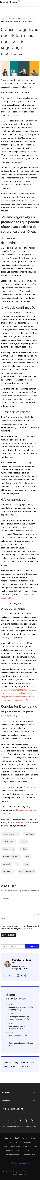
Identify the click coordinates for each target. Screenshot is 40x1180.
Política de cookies (30, 1146)
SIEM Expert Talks (17, 822)
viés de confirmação (26, 871)
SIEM (27, 856)
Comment (5, 898)
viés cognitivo (8, 871)
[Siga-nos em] (14, 1120)
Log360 (24, 841)
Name (3, 918)
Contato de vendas (12, 1154)
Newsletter (29, 1150)
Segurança (13, 1142)
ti (17, 864)
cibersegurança (8, 841)
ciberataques (29, 834)
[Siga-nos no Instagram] (26, 1120)
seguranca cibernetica (11, 856)
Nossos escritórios (28, 1154)
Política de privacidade (11, 1146)
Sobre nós (8, 1138)
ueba (26, 864)
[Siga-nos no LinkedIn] (8, 1120)
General (30, 1063)
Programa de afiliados (14, 1150)
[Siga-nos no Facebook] (20, 1120)
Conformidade (25, 1142)
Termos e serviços (28, 1138)
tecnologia (7, 864)
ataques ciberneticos (10, 834)
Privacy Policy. (28, 929)
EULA (17, 1138)
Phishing (23, 849)
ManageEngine (8, 849)
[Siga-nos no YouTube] (32, 1120)
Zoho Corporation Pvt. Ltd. (19, 1172)
